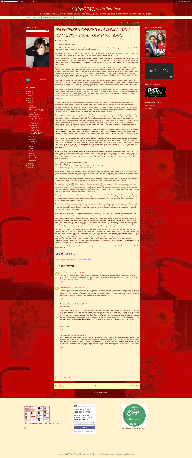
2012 (29, 165)
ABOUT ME (37, 17)
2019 (29, 93)
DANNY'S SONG (33, 114)
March (31, 155)
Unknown (63, 273)
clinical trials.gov (75, 155)
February (32, 158)
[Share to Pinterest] (91, 259)
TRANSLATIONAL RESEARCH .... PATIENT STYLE (36, 118)
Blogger (132, 454)
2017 (29, 98)
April (30, 153)
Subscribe (43, 79)
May (30, 151)
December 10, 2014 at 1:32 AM (77, 335)
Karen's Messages (150, 105)
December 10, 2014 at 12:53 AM (77, 304)
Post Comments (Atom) (101, 392)
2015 (29, 103)
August (31, 144)
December (32, 107)
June (30, 148)
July (30, 146)
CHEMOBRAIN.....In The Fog (96, 8)
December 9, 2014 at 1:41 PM (75, 273)
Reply (61, 281)
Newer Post (59, 386)
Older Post (135, 386)
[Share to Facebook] (89, 259)
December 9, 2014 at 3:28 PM (75, 287)
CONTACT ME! (68, 17)
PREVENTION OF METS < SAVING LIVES (36, 122)
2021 (29, 91)
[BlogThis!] (85, 259)
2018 (29, 96)
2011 (29, 168)
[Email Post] (79, 259)
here (88, 157)
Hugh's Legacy (149, 108)
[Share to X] (87, 259)
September (32, 141)
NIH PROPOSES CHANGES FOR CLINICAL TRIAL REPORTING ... (34, 128)
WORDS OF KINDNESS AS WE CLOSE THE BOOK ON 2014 (36, 111)
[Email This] (83, 259)
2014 (29, 105)
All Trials (57, 58)
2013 (29, 163)
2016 (29, 100)
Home (28, 17)
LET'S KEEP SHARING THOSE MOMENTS (35, 133)
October (31, 139)
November (32, 137)
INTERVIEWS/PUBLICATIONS (51, 17)
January (31, 160)
